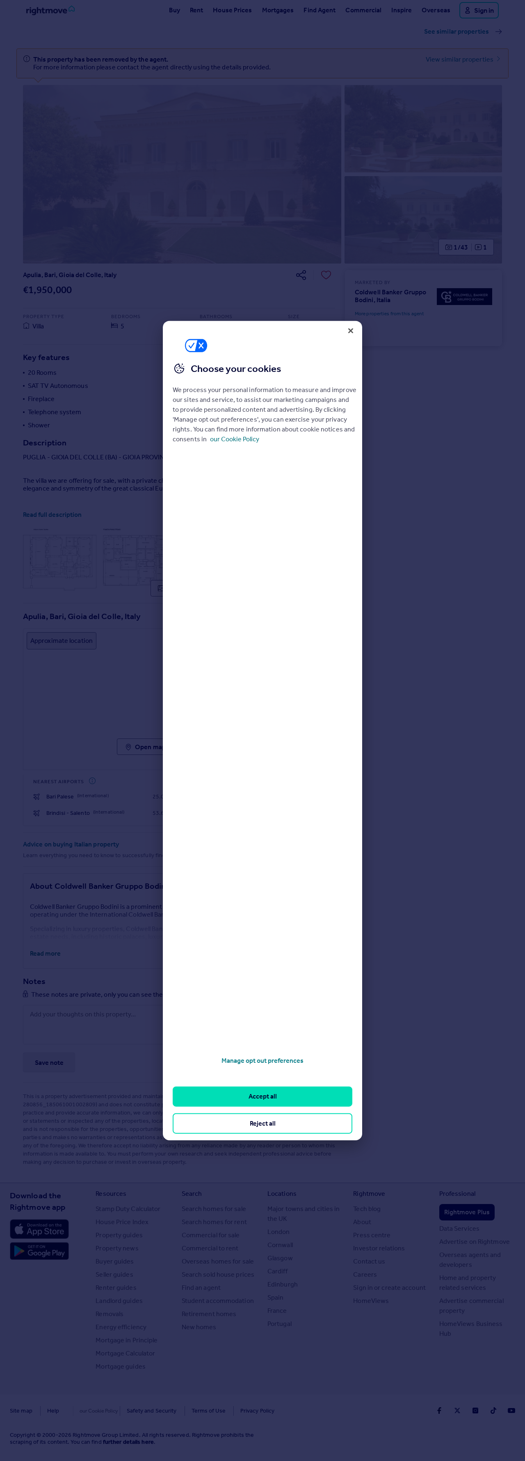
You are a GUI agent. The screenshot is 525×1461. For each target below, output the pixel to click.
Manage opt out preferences (262, 1060)
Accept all (263, 1096)
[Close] (351, 330)
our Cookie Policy (234, 439)
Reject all (263, 1123)
